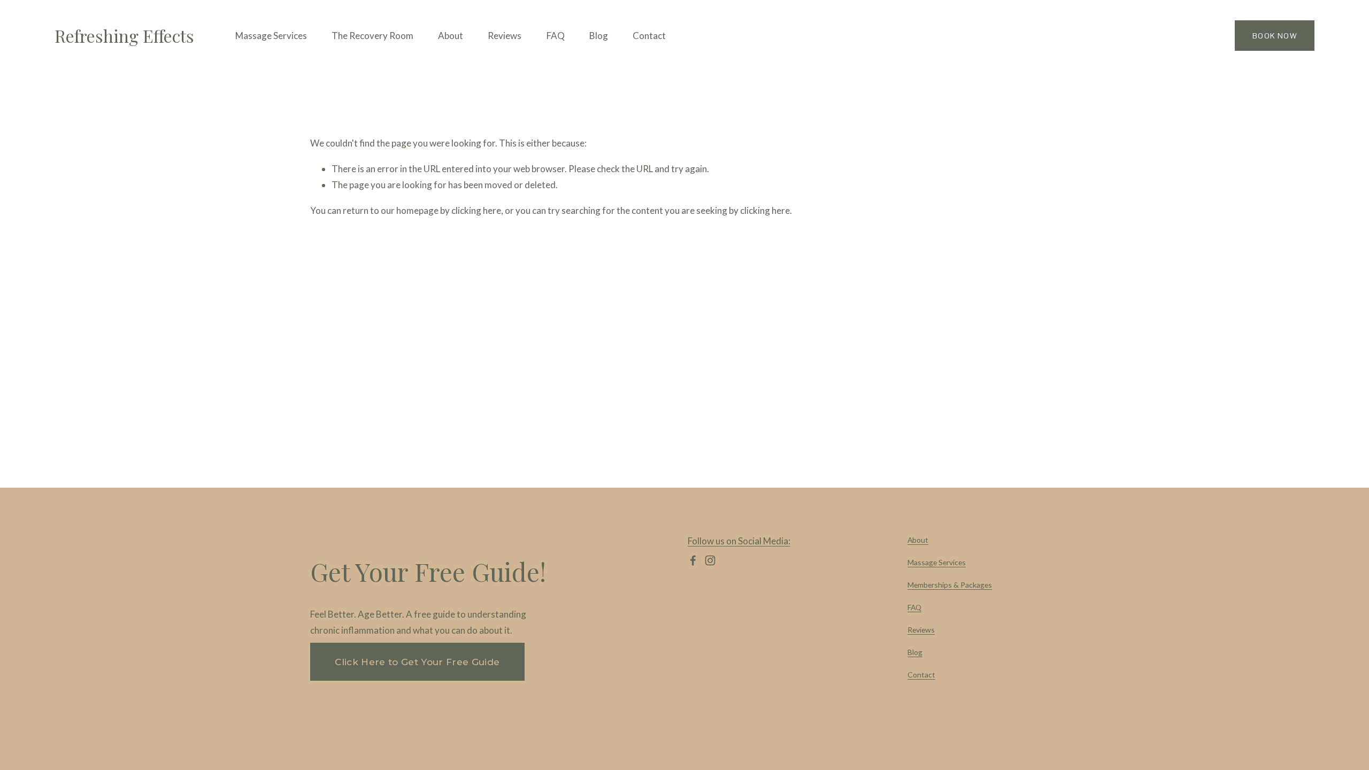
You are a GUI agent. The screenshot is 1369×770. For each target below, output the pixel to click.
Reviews (504, 35)
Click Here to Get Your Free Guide (417, 662)
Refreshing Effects (124, 35)
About (450, 35)
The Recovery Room (372, 35)
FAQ (556, 35)
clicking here (476, 210)
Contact (649, 35)
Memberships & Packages (949, 584)
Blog (598, 35)
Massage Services (936, 562)
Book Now (1274, 36)
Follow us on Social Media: (739, 540)
